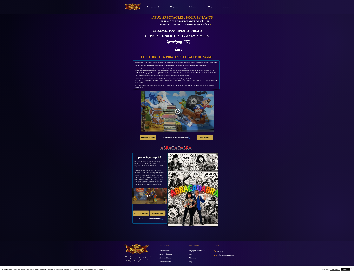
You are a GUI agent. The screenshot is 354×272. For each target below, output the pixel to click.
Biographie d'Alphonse (197, 250)
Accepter (345, 269)
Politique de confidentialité (99, 269)
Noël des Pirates (165, 258)
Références (192, 258)
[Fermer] (352, 269)
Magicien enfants (165, 261)
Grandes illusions (165, 254)
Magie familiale (164, 250)
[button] (153, 7)
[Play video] (177, 111)
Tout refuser (335, 269)
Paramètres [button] (325, 269)
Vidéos (191, 254)
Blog (190, 261)
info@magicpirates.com (225, 255)
